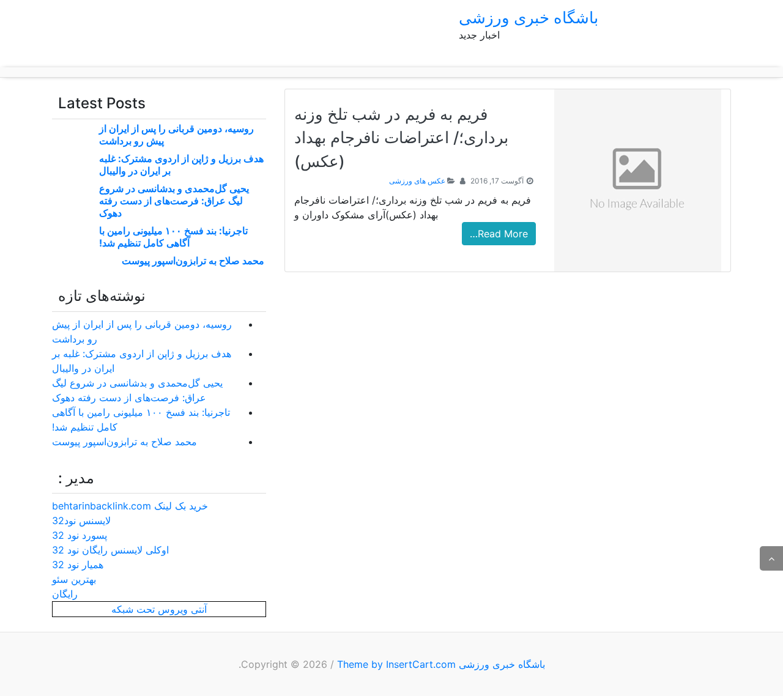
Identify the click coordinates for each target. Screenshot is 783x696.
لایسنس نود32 (81, 520)
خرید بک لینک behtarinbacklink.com (130, 506)
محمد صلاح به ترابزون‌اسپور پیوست (193, 260)
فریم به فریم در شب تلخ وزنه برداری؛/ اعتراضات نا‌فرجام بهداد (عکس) (401, 138)
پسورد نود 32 (79, 535)
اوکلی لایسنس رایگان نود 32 (110, 550)
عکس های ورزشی (417, 180)
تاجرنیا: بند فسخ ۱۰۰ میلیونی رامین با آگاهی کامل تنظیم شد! (173, 236)
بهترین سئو (74, 579)
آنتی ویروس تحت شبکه (159, 609)
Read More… (499, 234)
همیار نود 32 (77, 564)
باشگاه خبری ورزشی (528, 17)
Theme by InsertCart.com (396, 664)
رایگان (65, 594)
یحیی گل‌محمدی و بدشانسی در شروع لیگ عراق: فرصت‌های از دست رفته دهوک (174, 200)
